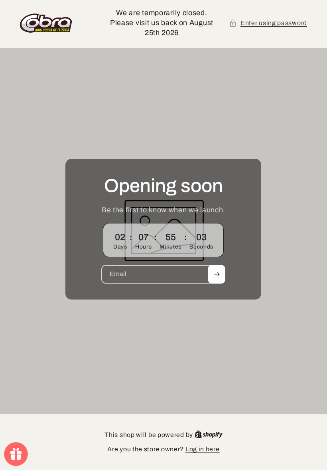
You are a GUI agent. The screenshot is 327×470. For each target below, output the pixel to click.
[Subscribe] (217, 274)
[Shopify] (209, 434)
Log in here (202, 449)
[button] (268, 23)
